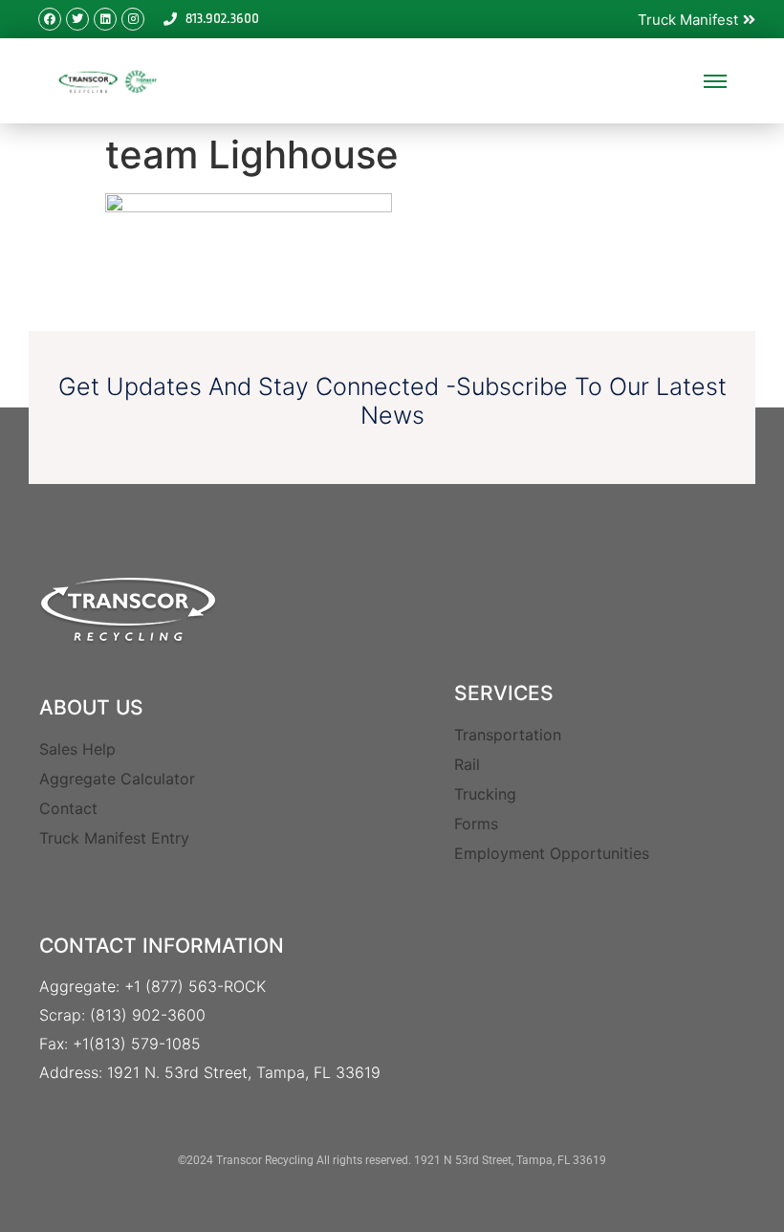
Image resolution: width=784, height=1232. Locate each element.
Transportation (507, 734)
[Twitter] (77, 19)
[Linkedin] (105, 19)
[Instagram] (132, 19)
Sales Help (77, 749)
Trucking (485, 793)
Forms (476, 823)
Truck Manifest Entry (114, 837)
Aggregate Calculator (117, 778)
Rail (467, 764)
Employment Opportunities (551, 853)
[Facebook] (49, 19)
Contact (68, 808)
